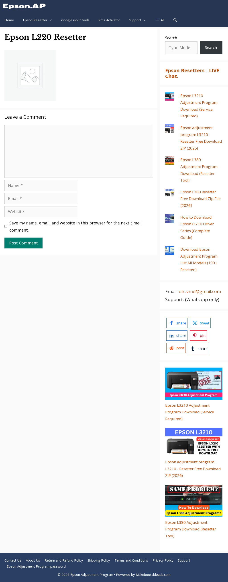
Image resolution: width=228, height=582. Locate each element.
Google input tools (75, 20)
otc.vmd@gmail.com (200, 291)
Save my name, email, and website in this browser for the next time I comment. (75, 226)
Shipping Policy (99, 560)
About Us (33, 560)
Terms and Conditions (131, 560)
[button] (160, 20)
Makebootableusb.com (153, 574)
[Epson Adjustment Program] (25, 6)
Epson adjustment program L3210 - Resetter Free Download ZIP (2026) (193, 468)
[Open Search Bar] (175, 20)
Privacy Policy (163, 560)
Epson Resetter (35, 20)
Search (171, 37)
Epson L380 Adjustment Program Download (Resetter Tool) (190, 529)
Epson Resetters (185, 70)
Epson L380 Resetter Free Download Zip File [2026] (200, 198)
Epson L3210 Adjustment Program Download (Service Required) (189, 412)
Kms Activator (109, 20)
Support (184, 560)
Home (9, 20)
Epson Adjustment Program (91, 574)
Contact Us (12, 560)
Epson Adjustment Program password (36, 566)
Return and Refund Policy (64, 560)
